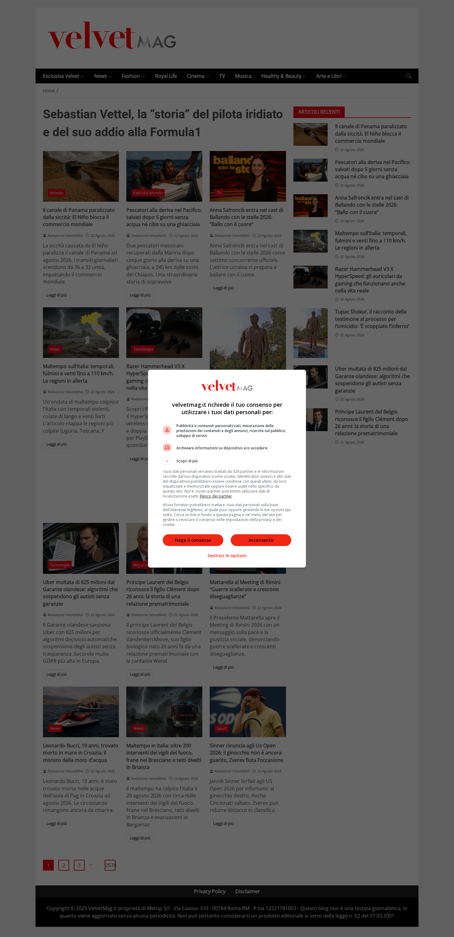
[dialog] (227, 469)
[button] (227, 461)
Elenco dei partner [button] (216, 496)
